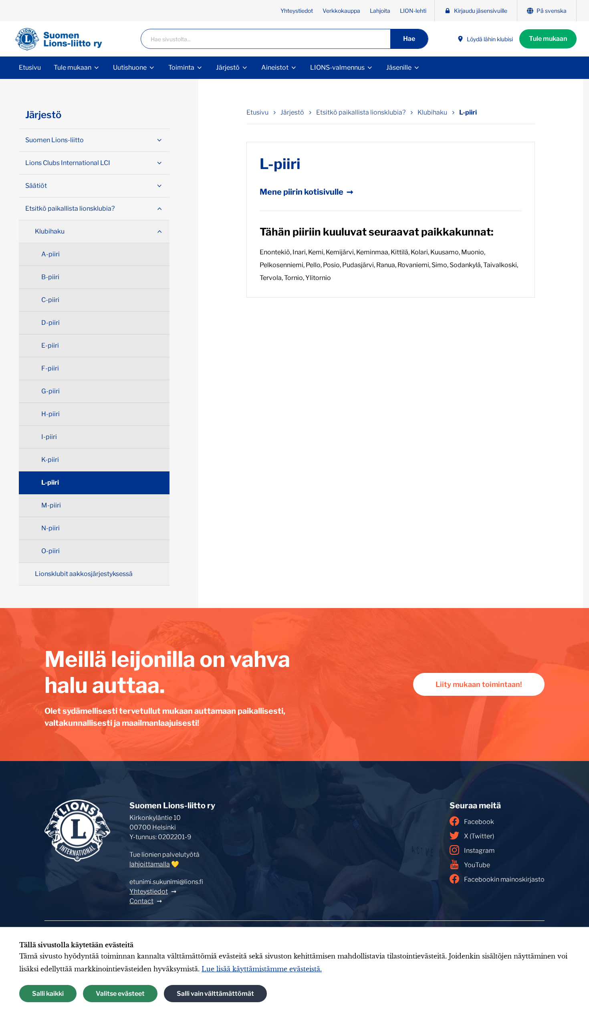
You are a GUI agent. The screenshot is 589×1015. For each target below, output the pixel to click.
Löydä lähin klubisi (490, 39)
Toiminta (181, 67)
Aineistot (274, 67)
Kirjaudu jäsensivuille (480, 10)
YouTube (477, 865)
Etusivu (30, 67)
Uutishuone (130, 67)
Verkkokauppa (341, 10)
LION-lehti (413, 10)
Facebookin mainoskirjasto (504, 879)
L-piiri (468, 112)
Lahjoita (380, 10)
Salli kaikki (48, 993)
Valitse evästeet (120, 993)
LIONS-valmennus (337, 67)
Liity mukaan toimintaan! (479, 684)
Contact (141, 901)
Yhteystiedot (296, 10)
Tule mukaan (548, 38)
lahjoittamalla (149, 864)
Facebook (479, 822)
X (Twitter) (479, 836)
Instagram (479, 850)
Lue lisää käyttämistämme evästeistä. (262, 969)
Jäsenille (398, 67)
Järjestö (228, 67)
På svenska (552, 10)
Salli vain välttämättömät (215, 993)
